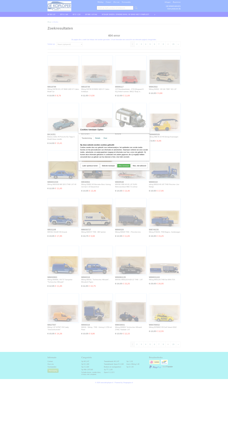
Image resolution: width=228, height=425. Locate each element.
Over (105, 138)
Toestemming (87, 138)
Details (97, 138)
